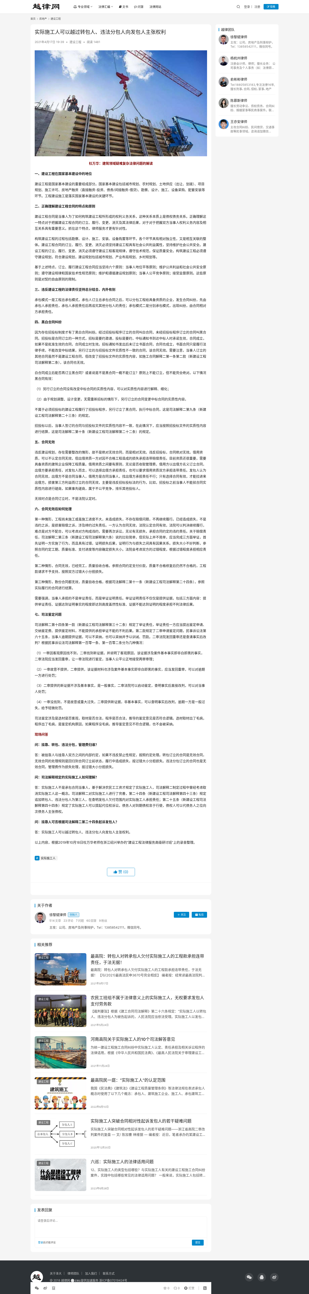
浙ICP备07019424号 (113, 1280)
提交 (197, 1242)
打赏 (188, 1287)
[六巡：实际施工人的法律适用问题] (60, 1175)
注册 (257, 6)
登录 (247, 6)
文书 (125, 6)
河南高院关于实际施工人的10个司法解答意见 (133, 1039)
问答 (141, 6)
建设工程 (75, 42)
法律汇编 (104, 6)
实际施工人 (48, 858)
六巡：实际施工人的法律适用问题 (122, 1161)
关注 (183, 914)
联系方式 (109, 1273)
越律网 (65, 1280)
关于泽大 (56, 1273)
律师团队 (73, 1273)
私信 (201, 914)
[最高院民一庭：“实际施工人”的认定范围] (60, 1093)
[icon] (249, 1277)
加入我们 (91, 1273)
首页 (33, 18)
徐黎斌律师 (63, 915)
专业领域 (84, 6)
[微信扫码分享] (38, 1288)
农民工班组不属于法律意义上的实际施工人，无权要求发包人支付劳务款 (147, 1000)
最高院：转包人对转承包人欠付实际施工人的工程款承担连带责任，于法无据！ (147, 959)
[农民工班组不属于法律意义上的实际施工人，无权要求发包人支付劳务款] (60, 1011)
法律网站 (155, 6)
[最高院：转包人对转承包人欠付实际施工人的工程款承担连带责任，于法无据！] (60, 969)
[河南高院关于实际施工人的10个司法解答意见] (60, 1052)
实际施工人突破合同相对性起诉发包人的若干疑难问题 (141, 1121)
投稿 (272, 6)
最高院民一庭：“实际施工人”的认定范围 (128, 1080)
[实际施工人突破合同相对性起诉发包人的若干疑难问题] (60, 1134)
